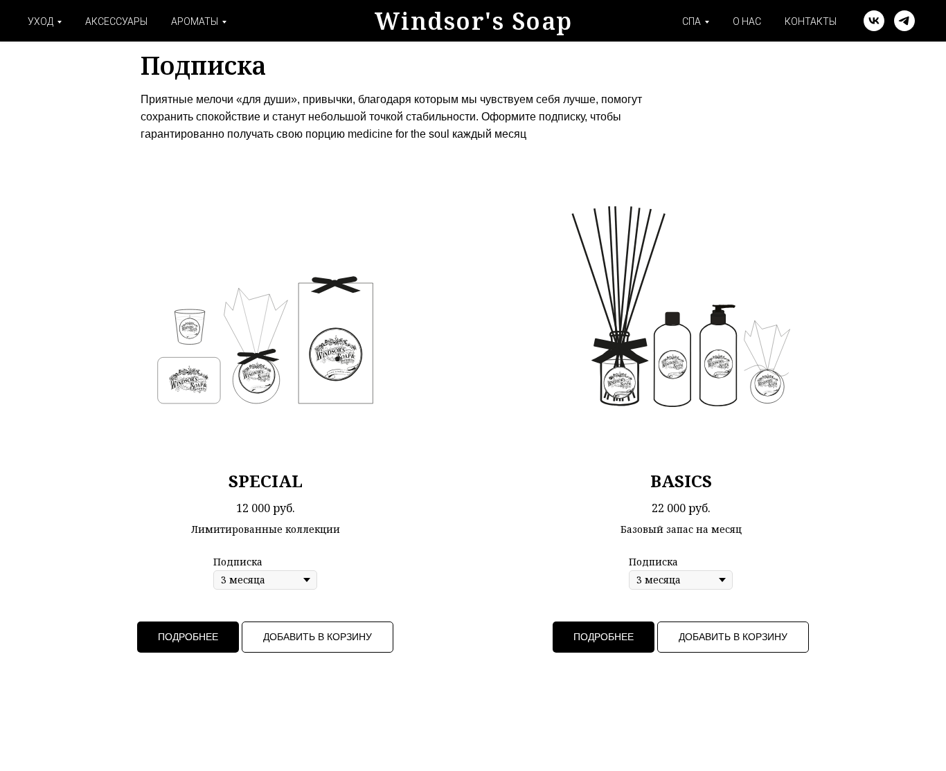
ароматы (194, 21)
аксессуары (116, 21)
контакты (811, 21)
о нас (747, 21)
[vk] (874, 20)
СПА (691, 21)
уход (40, 21)
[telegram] (904, 20)
